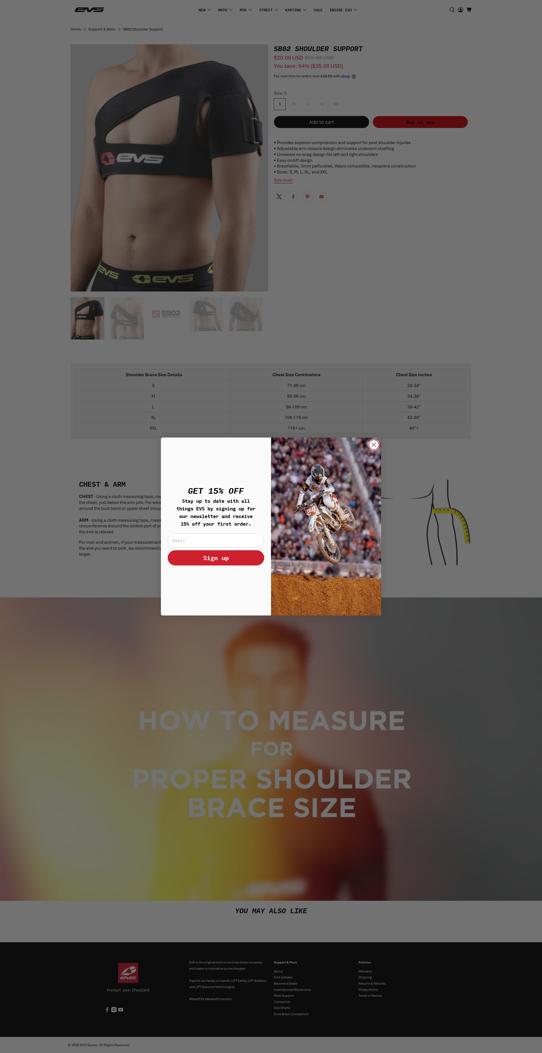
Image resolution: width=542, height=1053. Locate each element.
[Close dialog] (374, 445)
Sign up (216, 557)
